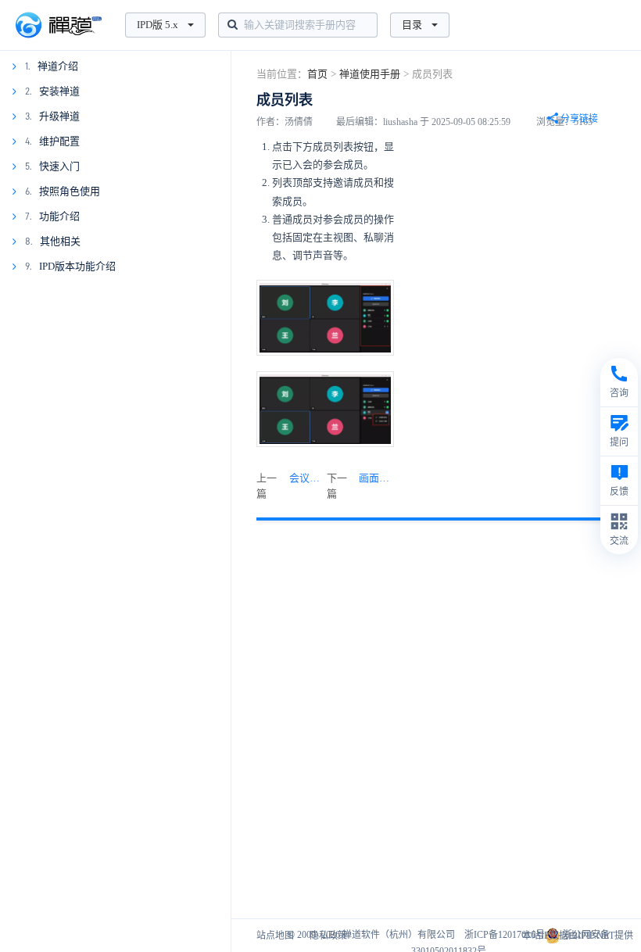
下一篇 (360, 485)
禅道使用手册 (369, 74)
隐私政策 (328, 935)
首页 (317, 74)
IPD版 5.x (157, 24)
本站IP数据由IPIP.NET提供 (577, 935)
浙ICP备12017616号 (504, 934)
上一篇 (290, 485)
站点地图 (275, 935)
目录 (412, 24)
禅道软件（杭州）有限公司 (398, 934)
